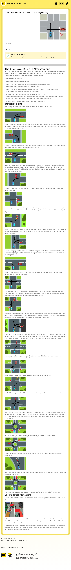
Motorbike (10, 540)
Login (21, 547)
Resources (12, 547)
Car (2, 540)
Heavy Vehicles (22, 540)
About (3, 547)
